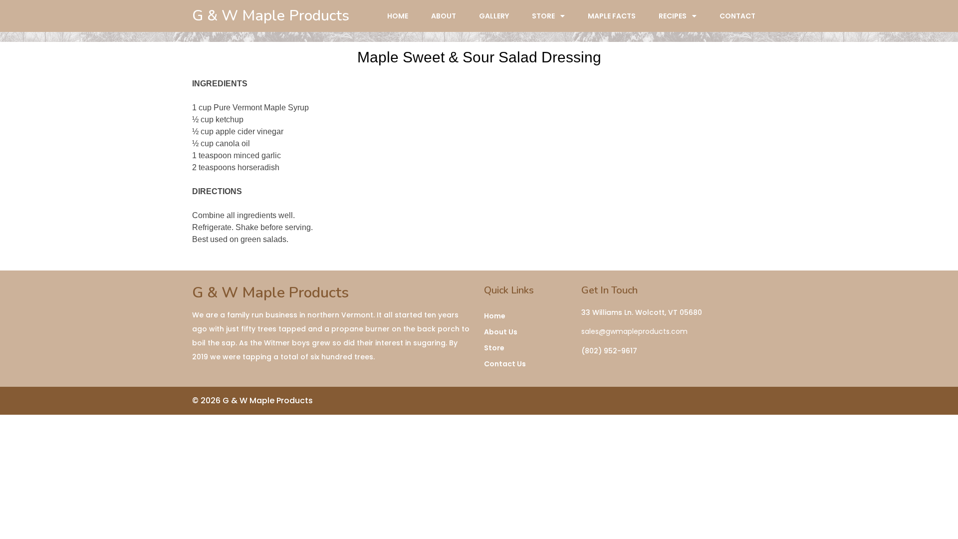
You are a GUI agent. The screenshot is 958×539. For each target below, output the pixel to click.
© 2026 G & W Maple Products (252, 400)
